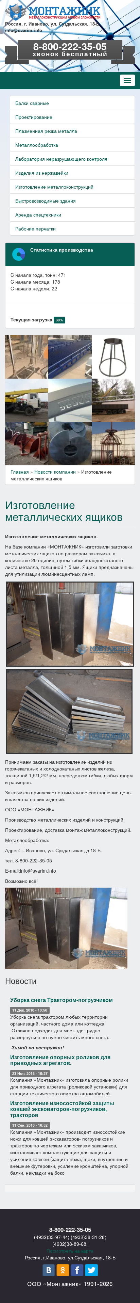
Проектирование (33, 116)
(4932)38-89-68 (69, 1243)
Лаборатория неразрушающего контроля (61, 158)
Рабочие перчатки (35, 228)
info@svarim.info (23, 30)
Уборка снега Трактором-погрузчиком (61, 1000)
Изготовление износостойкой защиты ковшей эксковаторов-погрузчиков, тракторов (62, 1109)
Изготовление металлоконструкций (54, 186)
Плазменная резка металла (46, 130)
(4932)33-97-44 (51, 1237)
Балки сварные (32, 102)
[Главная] (52, 12)
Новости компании (55, 471)
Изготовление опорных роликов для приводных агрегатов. (60, 1060)
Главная (20, 471)
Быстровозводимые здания (45, 200)
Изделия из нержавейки (41, 172)
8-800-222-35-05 (70, 46)
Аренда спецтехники (38, 214)
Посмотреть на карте (70, 1250)
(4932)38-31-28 (88, 1237)
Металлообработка (36, 144)
